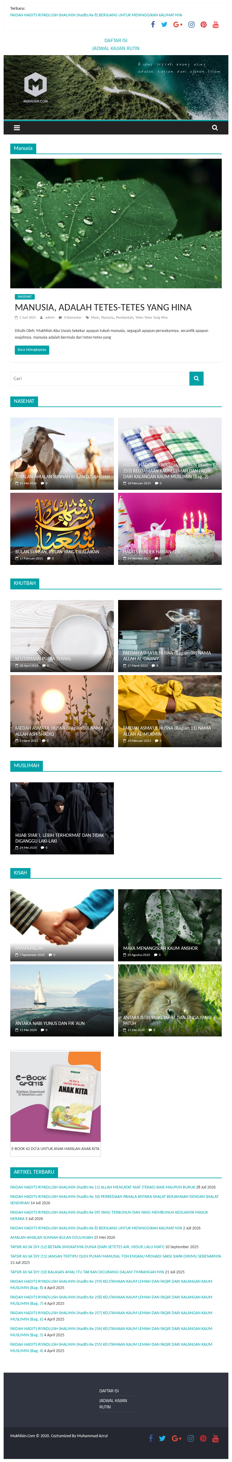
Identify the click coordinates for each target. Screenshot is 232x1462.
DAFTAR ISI (116, 40)
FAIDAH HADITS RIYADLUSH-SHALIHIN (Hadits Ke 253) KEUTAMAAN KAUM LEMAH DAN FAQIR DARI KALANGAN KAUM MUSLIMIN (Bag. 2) (170, 471)
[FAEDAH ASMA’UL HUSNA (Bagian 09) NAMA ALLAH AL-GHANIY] (170, 603)
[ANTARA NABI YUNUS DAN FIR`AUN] (62, 967)
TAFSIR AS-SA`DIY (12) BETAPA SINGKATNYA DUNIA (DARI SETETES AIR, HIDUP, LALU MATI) (87, 1247)
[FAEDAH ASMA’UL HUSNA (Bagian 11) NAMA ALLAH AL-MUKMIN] (170, 678)
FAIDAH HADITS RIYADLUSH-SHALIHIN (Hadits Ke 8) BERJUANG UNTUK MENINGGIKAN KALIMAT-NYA (96, 15)
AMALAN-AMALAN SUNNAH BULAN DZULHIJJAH (62, 477)
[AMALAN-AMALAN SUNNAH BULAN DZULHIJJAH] (62, 421)
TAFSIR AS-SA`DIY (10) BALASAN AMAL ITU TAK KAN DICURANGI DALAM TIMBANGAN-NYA (87, 1272)
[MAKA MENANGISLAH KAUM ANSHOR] (170, 892)
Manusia (107, 318)
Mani (94, 318)
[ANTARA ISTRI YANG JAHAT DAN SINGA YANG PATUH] (170, 967)
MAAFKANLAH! (30, 948)
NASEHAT (25, 297)
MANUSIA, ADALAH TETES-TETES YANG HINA (103, 308)
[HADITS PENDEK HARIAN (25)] (170, 496)
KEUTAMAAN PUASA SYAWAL (43, 659)
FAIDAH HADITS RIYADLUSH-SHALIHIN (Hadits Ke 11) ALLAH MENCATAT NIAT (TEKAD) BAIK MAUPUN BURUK (102, 1187)
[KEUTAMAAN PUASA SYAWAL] (62, 603)
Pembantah (124, 318)
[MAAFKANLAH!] (62, 892)
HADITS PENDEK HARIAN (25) (151, 552)
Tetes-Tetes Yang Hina (151, 318)
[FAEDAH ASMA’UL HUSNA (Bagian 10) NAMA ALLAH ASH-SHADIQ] (62, 678)
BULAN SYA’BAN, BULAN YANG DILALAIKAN (57, 552)
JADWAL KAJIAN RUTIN (116, 48)
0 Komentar (72, 318)
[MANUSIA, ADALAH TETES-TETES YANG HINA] (116, 162)
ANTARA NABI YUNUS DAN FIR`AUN (50, 1023)
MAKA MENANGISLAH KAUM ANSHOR (160, 948)
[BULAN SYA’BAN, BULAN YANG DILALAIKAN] (62, 496)
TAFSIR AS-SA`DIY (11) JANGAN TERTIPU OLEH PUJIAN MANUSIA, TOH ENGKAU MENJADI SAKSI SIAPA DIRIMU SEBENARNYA (115, 1256)
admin (50, 318)
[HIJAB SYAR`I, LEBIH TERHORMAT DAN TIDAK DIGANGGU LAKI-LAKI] (62, 785)
